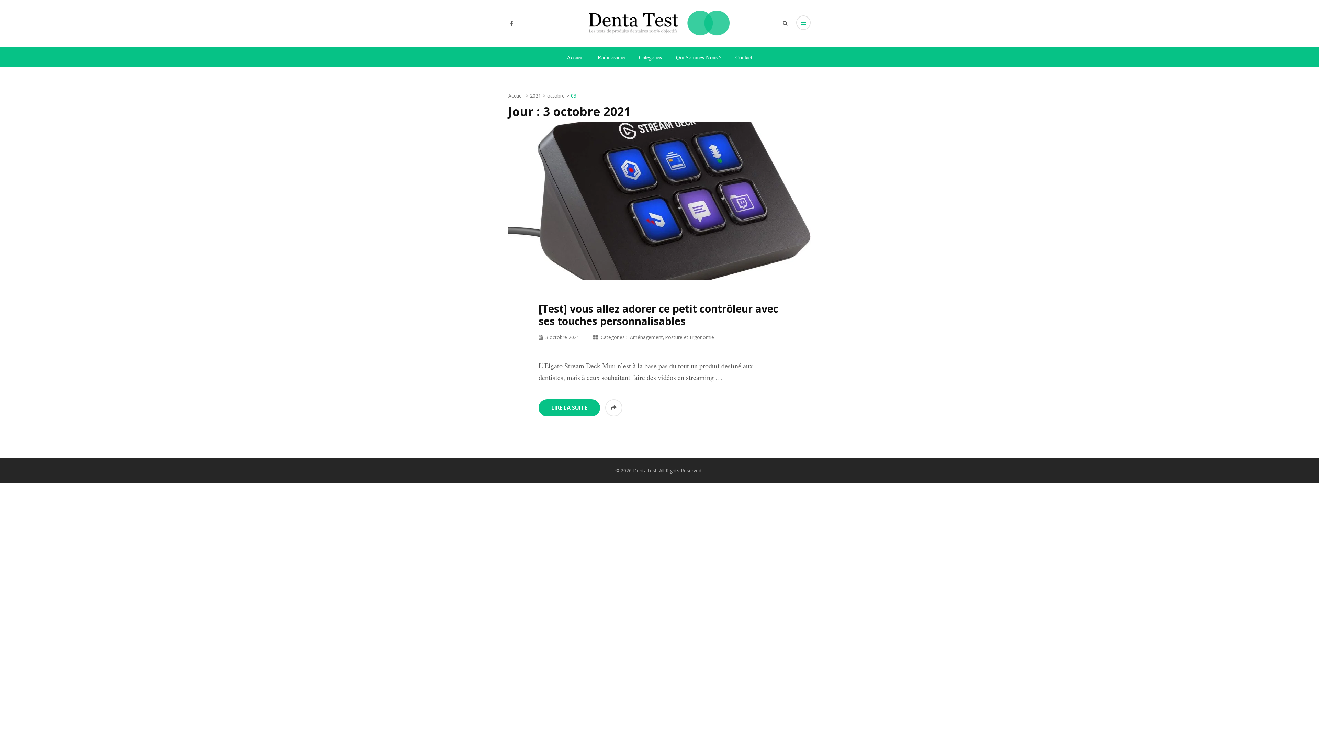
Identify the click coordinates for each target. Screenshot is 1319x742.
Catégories (650, 57)
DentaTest (645, 470)
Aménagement (646, 337)
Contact (743, 57)
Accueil (575, 57)
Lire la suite (569, 408)
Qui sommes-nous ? (698, 57)
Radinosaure (611, 57)
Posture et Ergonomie (689, 337)
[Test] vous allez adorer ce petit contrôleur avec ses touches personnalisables (658, 315)
